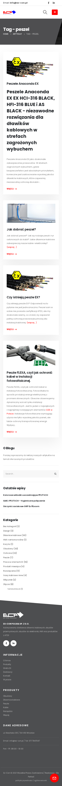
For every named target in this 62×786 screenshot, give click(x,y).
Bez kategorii (9, 526)
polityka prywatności (23, 780)
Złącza (6, 584)
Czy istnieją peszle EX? (23, 297)
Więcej (6, 715)
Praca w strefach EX (13, 561)
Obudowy (8, 548)
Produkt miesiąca (12, 566)
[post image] (31, 66)
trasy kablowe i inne (13, 575)
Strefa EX (7, 668)
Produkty (7, 664)
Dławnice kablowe (12, 535)
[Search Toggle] (45, 12)
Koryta (6, 544)
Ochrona (7, 553)
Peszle (6, 557)
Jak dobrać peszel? (21, 229)
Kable (5, 707)
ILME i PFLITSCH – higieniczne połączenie (24, 500)
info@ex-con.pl (16, 741)
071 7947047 (34, 741)
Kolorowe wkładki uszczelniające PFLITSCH (25, 495)
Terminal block (13, 589)
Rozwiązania (9, 570)
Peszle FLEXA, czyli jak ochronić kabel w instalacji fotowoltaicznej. (29, 377)
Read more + (12, 189)
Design (6, 530)
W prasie (7, 679)
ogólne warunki (40, 780)
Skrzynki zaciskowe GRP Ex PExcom (21, 506)
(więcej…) (12, 247)
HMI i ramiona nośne (13, 539)
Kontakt (6, 676)
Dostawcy (7, 672)
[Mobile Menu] (55, 12)
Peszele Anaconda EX (22, 84)
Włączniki (7, 579)
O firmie (6, 660)
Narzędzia (7, 711)
